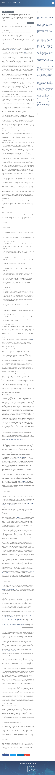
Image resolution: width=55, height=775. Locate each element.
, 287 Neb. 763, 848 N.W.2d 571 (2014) (11, 650)
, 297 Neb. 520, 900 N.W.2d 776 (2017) (14, 619)
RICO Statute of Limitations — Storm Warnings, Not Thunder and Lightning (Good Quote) (45, 60)
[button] (53, 3)
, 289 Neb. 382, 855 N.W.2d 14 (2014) (11, 589)
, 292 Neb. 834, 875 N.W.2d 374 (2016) (18, 439)
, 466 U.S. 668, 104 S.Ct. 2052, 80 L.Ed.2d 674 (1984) (15, 624)
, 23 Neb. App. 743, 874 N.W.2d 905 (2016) (13, 340)
